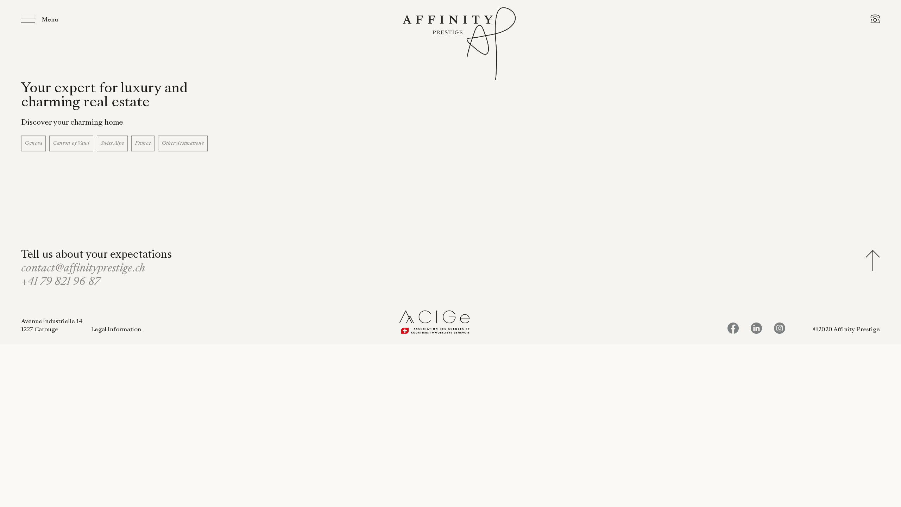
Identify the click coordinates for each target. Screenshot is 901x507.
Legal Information (116, 330)
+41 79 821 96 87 (60, 282)
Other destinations (182, 143)
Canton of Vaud (71, 143)
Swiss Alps (112, 143)
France (143, 143)
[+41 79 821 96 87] (875, 20)
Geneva (33, 143)
